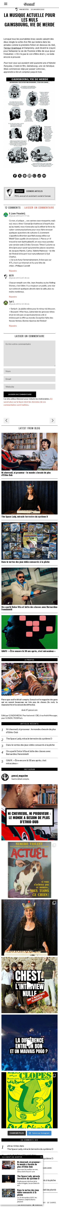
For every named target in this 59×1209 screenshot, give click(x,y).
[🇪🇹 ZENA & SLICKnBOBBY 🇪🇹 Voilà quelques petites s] (29, 812)
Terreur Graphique (12, 48)
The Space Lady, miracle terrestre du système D (24, 516)
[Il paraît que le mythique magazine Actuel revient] (29, 870)
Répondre (13, 271)
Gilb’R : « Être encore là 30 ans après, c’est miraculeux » (28, 651)
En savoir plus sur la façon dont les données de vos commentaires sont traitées (28, 402)
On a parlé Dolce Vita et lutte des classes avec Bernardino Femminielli (29, 608)
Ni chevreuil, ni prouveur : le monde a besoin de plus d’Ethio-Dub (26, 473)
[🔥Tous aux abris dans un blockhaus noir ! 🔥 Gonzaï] (29, 1100)
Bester (26, 9)
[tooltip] (15, 176)
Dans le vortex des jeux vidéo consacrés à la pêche (25, 562)
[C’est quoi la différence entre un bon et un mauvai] (29, 1043)
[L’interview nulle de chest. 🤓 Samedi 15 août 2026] (29, 985)
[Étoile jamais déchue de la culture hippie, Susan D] (29, 927)
